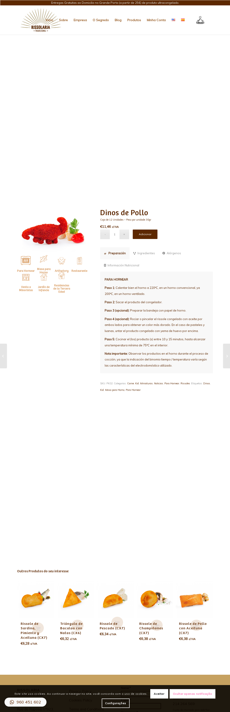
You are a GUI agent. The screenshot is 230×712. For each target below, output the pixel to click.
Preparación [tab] (117, 253)
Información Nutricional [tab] (123, 265)
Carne (130, 383)
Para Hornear (171, 383)
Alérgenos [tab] (174, 253)
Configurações (115, 703)
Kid (137, 383)
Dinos (206, 383)
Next (206, 607)
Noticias (158, 383)
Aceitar (159, 693)
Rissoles (185, 383)
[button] (25, 702)
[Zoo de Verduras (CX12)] (3, 356)
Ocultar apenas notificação (192, 693)
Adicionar (145, 234)
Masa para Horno (114, 389)
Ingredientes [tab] (146, 253)
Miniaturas (146, 383)
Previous (24, 607)
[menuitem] (49, 20)
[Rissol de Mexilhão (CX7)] (226, 356)
